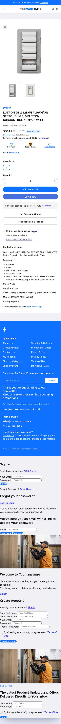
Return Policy (38, 352)
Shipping (6, 135)
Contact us (8, 435)
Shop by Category (12, 361)
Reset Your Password (11, 533)
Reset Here (25, 489)
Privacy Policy (38, 356)
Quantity (7, 175)
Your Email (5, 476)
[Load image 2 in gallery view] (30, 90)
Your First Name (8, 613)
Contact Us (9, 352)
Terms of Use (38, 361)
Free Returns (50, 147)
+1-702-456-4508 (12, 425)
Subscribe (44, 3)
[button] (4, 9)
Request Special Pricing (30, 221)
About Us (8, 343)
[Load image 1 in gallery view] (12, 90)
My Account (9, 356)
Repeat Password (9, 626)
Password (5, 480)
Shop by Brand (10, 365)
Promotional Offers (41, 347)
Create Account (8, 641)
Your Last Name (8, 616)
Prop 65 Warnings (33, 306)
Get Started (31, 471)
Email (3, 529)
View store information (19, 239)
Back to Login (7, 502)
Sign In (3, 484)
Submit (51, 380)
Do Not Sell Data (40, 365)
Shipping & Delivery (41, 343)
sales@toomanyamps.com (17, 421)
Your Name (6, 703)
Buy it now (30, 197)
